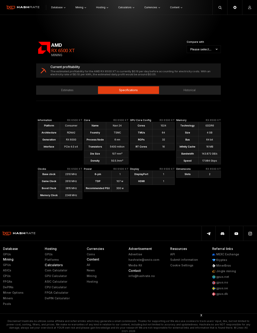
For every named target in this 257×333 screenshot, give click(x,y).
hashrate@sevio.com (143, 259)
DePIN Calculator (57, 298)
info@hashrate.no (141, 276)
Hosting (92, 281)
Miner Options (13, 292)
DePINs (8, 287)
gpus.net (222, 276)
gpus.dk (221, 293)
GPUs (7, 254)
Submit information (184, 259)
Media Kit (135, 265)
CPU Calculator (56, 287)
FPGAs (7, 281)
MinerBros (223, 265)
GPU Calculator (56, 276)
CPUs (7, 276)
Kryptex (221, 260)
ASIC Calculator (56, 281)
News (91, 270)
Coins (91, 254)
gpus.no (221, 282)
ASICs (7, 270)
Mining (92, 276)
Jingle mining (225, 271)
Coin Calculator (56, 270)
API (172, 254)
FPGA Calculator (56, 292)
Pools (7, 304)
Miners (8, 298)
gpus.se (221, 288)
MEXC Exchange (227, 254)
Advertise (135, 254)
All (88, 265)
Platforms (52, 259)
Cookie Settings (181, 265)
